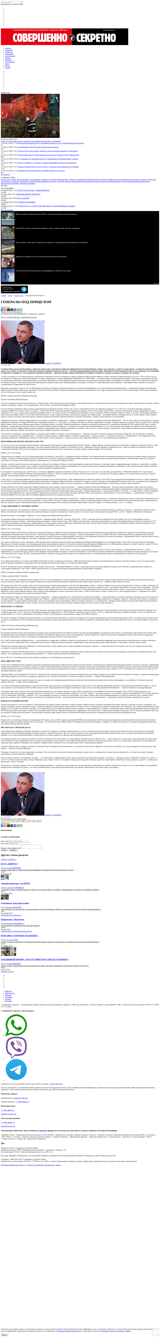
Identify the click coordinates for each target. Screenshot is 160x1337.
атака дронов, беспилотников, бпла (19, 179)
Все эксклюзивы (7, 210)
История (8, 1001)
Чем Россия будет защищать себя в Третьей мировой (20, 925)
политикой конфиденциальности (69, 1331)
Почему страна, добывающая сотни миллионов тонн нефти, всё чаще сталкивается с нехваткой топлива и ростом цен (45, 966)
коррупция (146, 181)
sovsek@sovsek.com (20, 1098)
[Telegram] (21, 309)
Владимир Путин (94, 179)
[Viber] (14, 309)
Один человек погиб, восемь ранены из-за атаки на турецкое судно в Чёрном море (48, 155)
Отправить (13, 850)
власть (115, 179)
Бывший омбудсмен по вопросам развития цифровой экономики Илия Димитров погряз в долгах (37, 870)
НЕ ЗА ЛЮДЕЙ (23, 198)
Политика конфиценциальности (13, 1165)
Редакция (8, 997)
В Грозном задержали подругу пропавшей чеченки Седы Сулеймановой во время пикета (51, 143)
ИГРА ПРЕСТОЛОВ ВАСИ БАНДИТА (19, 936)
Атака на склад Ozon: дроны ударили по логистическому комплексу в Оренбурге (31, 141)
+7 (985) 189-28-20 (55, 1084)
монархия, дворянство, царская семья (47, 179)
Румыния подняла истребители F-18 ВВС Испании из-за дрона (41, 171)
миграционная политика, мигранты (14, 183)
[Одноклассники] (5, 309)
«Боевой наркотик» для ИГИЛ (15, 883)
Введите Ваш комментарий (11, 848)
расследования (108, 181)
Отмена (4, 850)
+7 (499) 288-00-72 (22, 1102)
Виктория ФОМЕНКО (14, 924)
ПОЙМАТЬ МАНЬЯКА (27, 202)
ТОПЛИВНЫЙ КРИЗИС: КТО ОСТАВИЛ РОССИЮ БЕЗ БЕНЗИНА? (34, 959)
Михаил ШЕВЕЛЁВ (13, 907)
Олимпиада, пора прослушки (15, 903)
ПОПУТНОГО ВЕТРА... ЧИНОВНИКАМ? (33, 190)
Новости (8, 991)
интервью (31, 183)
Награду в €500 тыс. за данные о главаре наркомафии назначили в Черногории (47, 163)
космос (3, 179)
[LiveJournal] (11, 309)
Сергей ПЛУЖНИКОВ (15, 888)
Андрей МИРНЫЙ (13, 868)
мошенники (137, 181)
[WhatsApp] (18, 309)
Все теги (4, 185)
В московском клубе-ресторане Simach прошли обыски (38, 147)
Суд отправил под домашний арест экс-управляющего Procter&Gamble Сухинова (48, 159)
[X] (8, 309)
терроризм (44, 181)
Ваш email (4, 843)
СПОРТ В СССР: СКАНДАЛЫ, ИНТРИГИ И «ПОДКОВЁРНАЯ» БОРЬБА (46, 206)
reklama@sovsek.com (8, 1114)
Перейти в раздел (7, 972)
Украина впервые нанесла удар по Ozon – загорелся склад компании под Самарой (48, 167)
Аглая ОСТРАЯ (12, 940)
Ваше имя (4, 841)
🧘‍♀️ (39, 821)
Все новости (5, 174)
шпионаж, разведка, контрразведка (74, 179)
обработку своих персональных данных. (116, 1331)
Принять (4, 1335)
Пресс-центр (10, 993)
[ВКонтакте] (2, 309)
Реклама (8, 995)
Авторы (8, 999)
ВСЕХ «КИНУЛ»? (9, 864)
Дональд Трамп (107, 179)
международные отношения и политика (87, 181)
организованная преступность (129, 179)
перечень (42, 1131)
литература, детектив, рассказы (60, 181)
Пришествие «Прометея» (12, 919)
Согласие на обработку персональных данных (44, 1165)
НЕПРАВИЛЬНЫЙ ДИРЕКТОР (28, 194)
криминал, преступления (123, 181)
